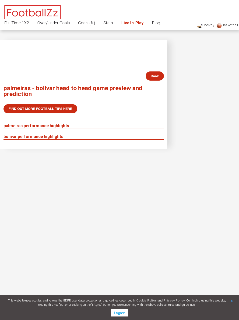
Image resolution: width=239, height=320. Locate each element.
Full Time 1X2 (16, 22)
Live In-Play (132, 22)
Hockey (208, 25)
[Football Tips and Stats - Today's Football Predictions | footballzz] (32, 11)
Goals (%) (86, 22)
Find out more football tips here (40, 109)
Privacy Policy (174, 300)
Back (155, 76)
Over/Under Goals (53, 22)
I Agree (119, 313)
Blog (156, 22)
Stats (108, 22)
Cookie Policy (146, 300)
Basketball (230, 25)
